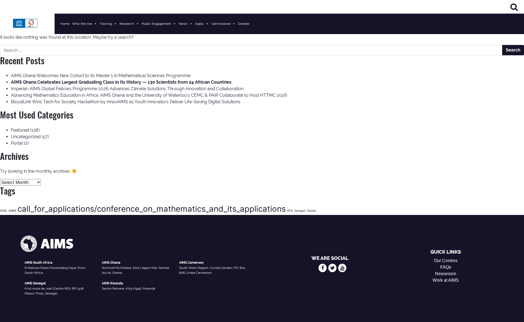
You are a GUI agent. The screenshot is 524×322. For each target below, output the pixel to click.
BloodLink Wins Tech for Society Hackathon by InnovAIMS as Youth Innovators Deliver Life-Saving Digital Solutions (125, 101)
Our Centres (445, 260)
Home (65, 24)
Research (127, 24)
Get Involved (221, 24)
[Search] (514, 7)
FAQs (445, 267)
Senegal (299, 210)
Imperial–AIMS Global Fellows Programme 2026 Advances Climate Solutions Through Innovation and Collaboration (127, 88)
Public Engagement (156, 24)
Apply (199, 24)
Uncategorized (26, 136)
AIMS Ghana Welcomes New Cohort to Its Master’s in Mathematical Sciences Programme (100, 75)
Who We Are (82, 24)
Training (106, 24)
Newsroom (445, 273)
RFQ (290, 210)
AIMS (3, 210)
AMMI (12, 210)
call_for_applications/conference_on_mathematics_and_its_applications (151, 209)
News (183, 24)
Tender (311, 210)
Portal (17, 143)
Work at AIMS (446, 280)
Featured (20, 130)
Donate (243, 24)
